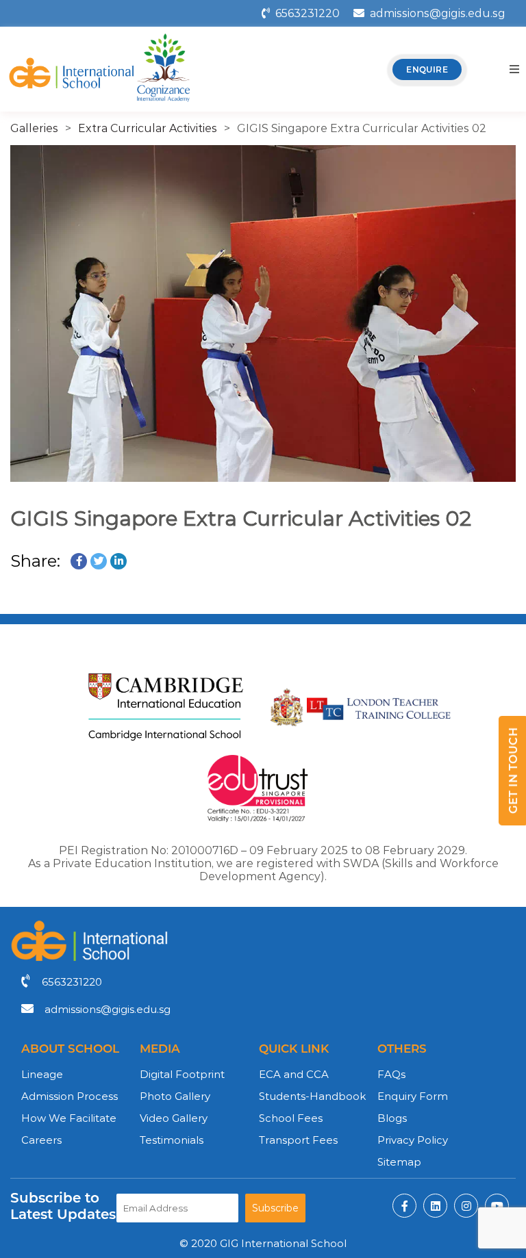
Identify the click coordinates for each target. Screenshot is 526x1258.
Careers (41, 1139)
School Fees (291, 1118)
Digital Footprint (182, 1074)
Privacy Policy (412, 1139)
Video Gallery (174, 1118)
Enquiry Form (412, 1096)
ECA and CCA (294, 1074)
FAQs (391, 1074)
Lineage (42, 1074)
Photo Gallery (175, 1096)
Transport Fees (298, 1139)
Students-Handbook (312, 1096)
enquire (427, 69)
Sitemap (399, 1161)
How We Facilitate (68, 1118)
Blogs (392, 1118)
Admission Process (69, 1096)
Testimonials (171, 1139)
